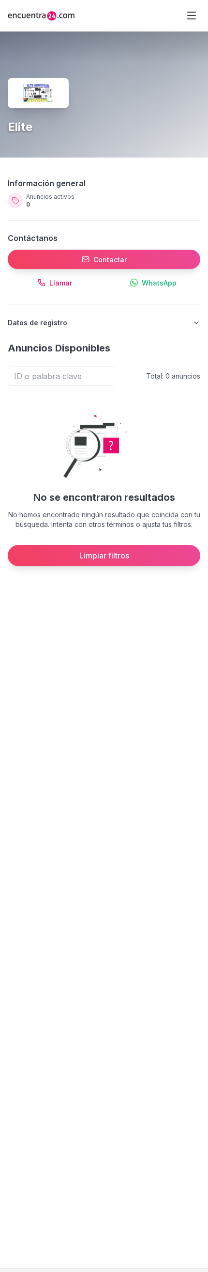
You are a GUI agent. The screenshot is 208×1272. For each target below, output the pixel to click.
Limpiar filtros (104, 555)
